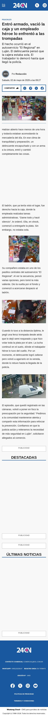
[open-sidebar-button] (3, 5)
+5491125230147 (12, 668)
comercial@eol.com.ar (24, 662)
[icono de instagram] (45, 5)
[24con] (20, 5)
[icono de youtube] (35, 686)
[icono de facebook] (13, 686)
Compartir (9, 88)
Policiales (6, 20)
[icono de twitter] (37, 5)
